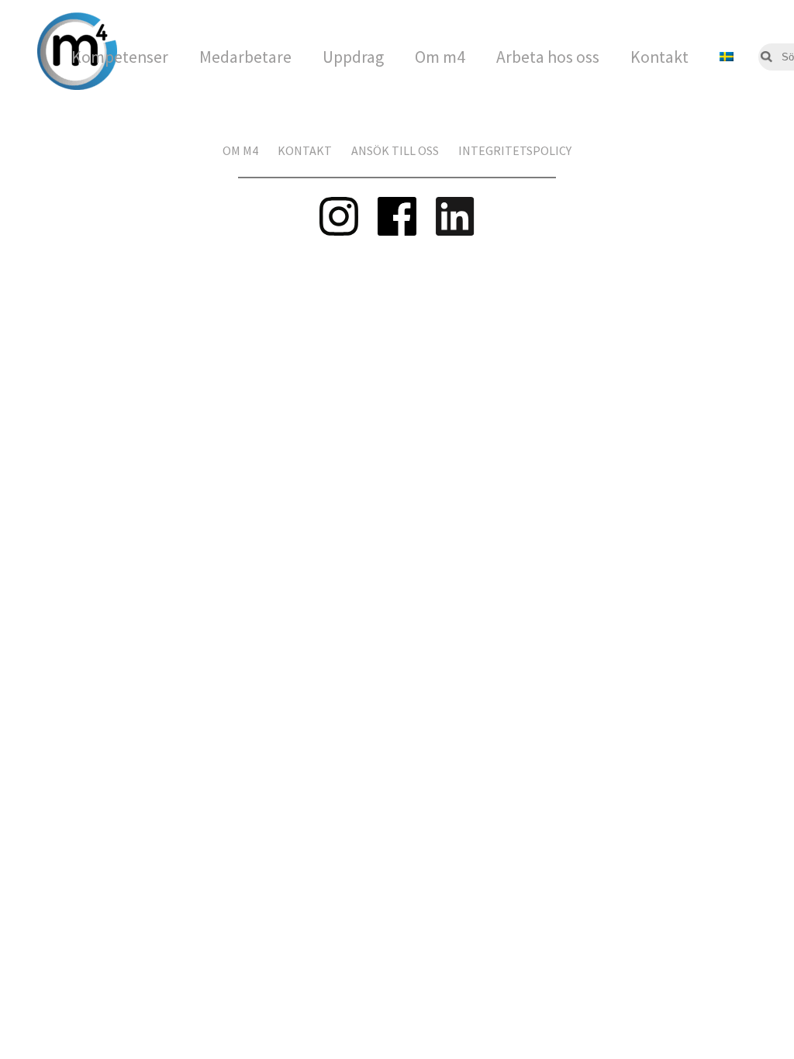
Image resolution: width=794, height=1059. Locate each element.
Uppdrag (353, 57)
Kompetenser (119, 57)
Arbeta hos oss (547, 57)
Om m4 (440, 57)
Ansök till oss (395, 150)
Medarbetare (245, 57)
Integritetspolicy (514, 150)
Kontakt (659, 57)
